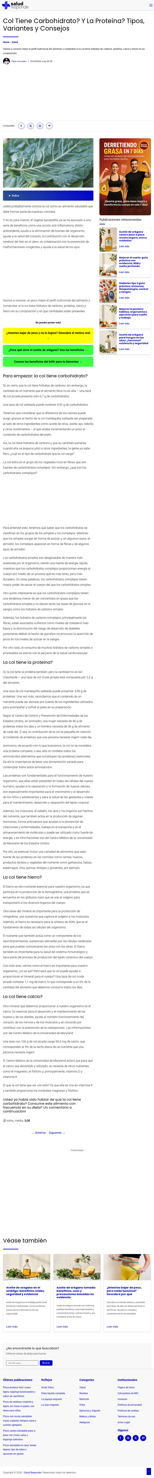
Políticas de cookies (128, 1410)
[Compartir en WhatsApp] (40, 125)
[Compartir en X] (30, 125)
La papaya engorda (51, 1399)
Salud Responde (32, 1472)
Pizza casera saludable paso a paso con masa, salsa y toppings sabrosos (19, 1435)
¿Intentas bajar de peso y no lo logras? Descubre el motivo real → (48, 335)
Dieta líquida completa (53, 1393)
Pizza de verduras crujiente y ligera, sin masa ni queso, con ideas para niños (18, 1406)
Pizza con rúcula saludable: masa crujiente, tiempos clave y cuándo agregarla (19, 1420)
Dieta (82, 1404)
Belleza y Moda (87, 1416)
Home (6, 42)
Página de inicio (126, 1387)
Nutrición (84, 1399)
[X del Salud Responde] (136, 1440)
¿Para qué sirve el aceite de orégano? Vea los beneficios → (48, 350)
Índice (15, 195)
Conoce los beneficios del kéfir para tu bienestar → (48, 361)
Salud (15, 42)
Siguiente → (57, 1132)
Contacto (122, 1399)
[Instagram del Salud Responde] (128, 1440)
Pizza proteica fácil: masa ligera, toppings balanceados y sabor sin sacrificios (19, 1392)
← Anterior (38, 1132)
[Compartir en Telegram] (49, 125)
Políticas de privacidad (130, 1404)
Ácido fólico (47, 1387)
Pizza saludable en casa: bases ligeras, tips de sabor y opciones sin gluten (19, 1449)
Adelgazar (84, 1422)
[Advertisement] (77, 92)
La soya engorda (50, 1404)
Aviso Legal (124, 1422)
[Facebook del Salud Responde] (121, 1440)
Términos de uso (126, 1416)
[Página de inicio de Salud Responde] (15, 5)
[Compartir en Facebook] (21, 125)
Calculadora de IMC (128, 1393)
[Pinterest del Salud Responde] (143, 1440)
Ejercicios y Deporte (89, 1410)
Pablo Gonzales (18, 61)
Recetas (83, 1393)
